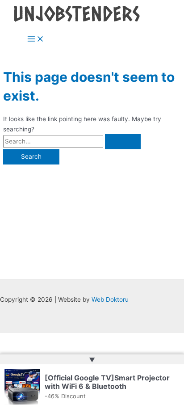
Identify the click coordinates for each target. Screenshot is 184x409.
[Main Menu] (36, 39)
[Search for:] (72, 141)
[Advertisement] (92, 217)
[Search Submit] (123, 141)
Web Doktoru (110, 299)
